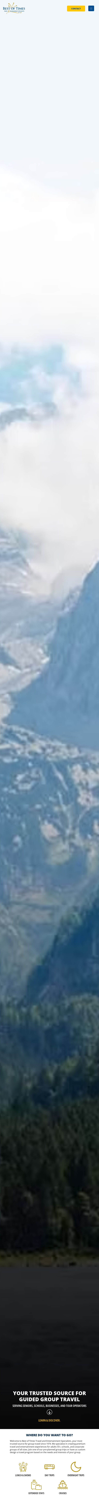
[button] (76, 8)
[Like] (49, 1413)
